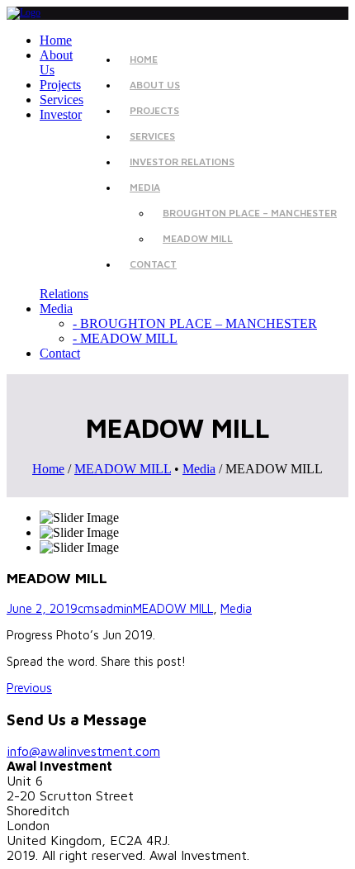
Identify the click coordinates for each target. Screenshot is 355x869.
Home (48, 469)
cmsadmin (105, 608)
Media (198, 469)
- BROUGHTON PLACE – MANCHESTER (195, 323)
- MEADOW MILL (125, 338)
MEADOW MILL (198, 238)
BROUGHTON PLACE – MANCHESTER (250, 213)
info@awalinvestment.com (83, 750)
